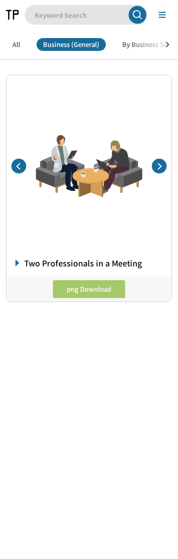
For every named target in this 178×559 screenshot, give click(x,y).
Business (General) (71, 44)
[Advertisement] (89, 401)
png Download (89, 289)
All (16, 44)
